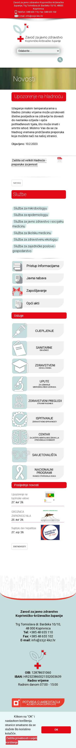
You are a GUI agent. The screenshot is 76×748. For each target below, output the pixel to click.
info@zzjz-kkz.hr (43, 640)
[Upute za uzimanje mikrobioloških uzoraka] (38, 391)
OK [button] (56, 729)
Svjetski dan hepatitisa (23, 528)
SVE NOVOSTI (19, 546)
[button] (23, 740)
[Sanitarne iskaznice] (38, 355)
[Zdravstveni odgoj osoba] (38, 373)
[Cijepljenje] (38, 338)
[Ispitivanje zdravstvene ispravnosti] (38, 426)
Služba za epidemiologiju (31, 215)
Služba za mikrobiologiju (30, 208)
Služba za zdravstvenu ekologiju (35, 239)
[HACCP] (38, 409)
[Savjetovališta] (38, 462)
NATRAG (17, 183)
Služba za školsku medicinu (32, 233)
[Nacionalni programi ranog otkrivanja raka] (38, 480)
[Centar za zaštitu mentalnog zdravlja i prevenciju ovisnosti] (38, 444)
